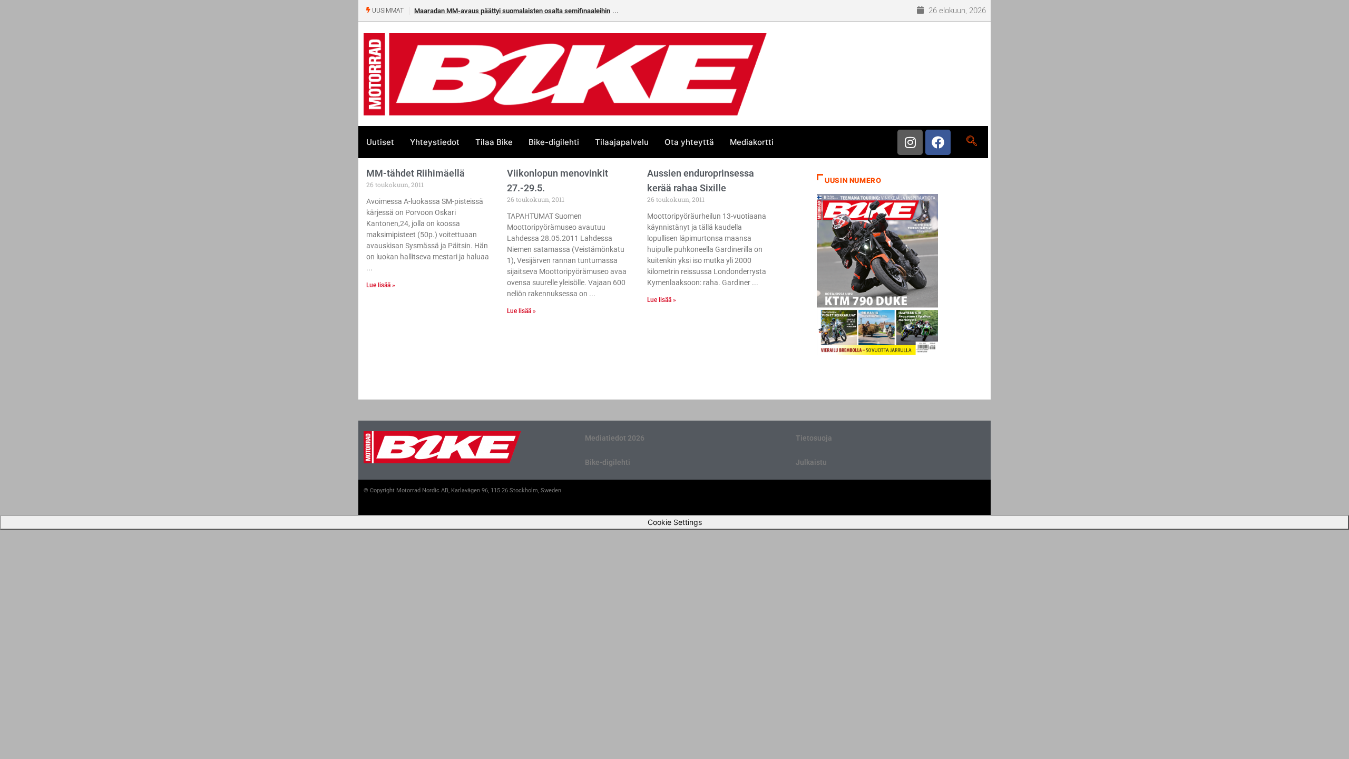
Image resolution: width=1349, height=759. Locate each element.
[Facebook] (938, 142)
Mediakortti (752, 142)
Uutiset (380, 142)
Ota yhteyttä (689, 142)
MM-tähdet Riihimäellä (415, 173)
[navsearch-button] (971, 142)
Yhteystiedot (435, 142)
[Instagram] (910, 142)
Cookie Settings (675, 522)
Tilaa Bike (494, 142)
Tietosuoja (814, 438)
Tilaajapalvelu (622, 142)
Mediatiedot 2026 (614, 438)
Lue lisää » (380, 285)
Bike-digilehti (554, 142)
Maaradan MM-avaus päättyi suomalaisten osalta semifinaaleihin (512, 11)
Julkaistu (811, 462)
